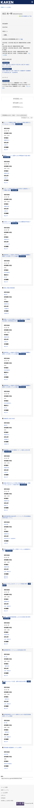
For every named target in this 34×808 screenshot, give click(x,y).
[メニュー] (32, 2)
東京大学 (6, 577)
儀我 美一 (6, 294)
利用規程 (3, 798)
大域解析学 (22, 70)
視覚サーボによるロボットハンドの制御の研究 (15, 583)
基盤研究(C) (6, 140)
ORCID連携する (25, 16)
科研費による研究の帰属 (7, 800)
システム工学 (7, 66)
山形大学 (6, 543)
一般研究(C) (6, 699)
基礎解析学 (6, 439)
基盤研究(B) (6, 173)
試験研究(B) (6, 634)
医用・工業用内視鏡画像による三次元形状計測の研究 (17, 617)
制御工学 (6, 505)
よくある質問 (4, 792)
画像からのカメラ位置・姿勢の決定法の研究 (15, 681)
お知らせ (3, 795)
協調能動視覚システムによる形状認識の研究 (15, 650)
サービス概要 (4, 787)
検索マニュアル (5, 790)
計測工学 (13, 64)
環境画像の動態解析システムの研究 (13, 747)
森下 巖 (5, 722)
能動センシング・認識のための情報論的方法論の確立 (17, 155)
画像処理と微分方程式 (9, 418)
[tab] (18, 99)
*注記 (30, 16)
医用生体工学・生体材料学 (11, 72)
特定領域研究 (7, 272)
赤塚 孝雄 (6, 524)
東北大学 (6, 149)
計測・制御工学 (6, 64)
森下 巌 (5, 656)
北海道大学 (6, 313)
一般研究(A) (6, 732)
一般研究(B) (6, 666)
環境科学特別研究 (8, 763)
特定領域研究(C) (7, 403)
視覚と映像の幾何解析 (9, 287)
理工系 (18, 64)
